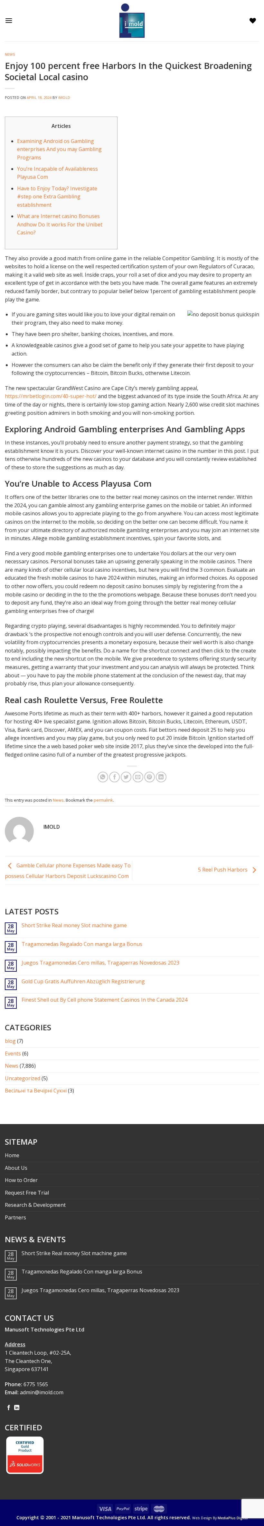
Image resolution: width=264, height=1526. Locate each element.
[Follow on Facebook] (8, 1408)
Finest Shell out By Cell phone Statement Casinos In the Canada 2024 (104, 1000)
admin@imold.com (41, 1392)
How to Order (21, 1180)
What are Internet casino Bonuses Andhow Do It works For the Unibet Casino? (59, 224)
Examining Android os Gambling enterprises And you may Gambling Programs (59, 149)
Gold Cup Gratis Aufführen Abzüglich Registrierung (83, 981)
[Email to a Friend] (138, 777)
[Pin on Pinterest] (149, 777)
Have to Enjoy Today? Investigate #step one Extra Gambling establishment (57, 196)
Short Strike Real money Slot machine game (74, 925)
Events (13, 1053)
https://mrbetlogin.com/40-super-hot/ (51, 396)
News (10, 54)
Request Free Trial (27, 1192)
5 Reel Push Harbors (223, 869)
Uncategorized (22, 1078)
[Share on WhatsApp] (103, 777)
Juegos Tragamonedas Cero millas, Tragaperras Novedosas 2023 (100, 963)
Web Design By (220, 1518)
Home (12, 1155)
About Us (16, 1167)
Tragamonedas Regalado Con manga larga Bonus (82, 944)
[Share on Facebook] (114, 777)
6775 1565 (36, 1384)
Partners (15, 1217)
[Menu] (10, 20)
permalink (103, 800)
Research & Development (35, 1204)
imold (64, 97)
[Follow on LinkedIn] (16, 1408)
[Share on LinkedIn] (161, 777)
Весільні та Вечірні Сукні (36, 1090)
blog (10, 1040)
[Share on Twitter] (126, 777)
